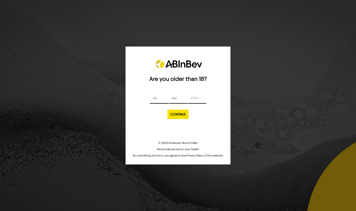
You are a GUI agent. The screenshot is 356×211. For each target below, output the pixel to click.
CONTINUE (178, 114)
